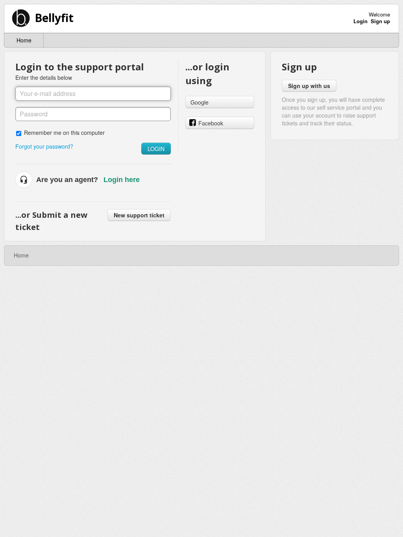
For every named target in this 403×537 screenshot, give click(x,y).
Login (156, 149)
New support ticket (139, 215)
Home (24, 40)
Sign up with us (309, 86)
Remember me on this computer (64, 132)
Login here (122, 180)
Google (199, 102)
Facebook (210, 123)
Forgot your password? (44, 146)
